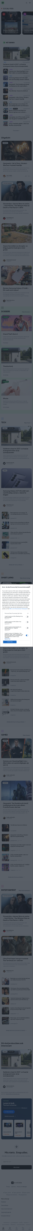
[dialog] (16, 615)
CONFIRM (10, 641)
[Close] (30, 587)
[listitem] (16, 613)
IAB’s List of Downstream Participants (18, 608)
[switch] (27, 617)
